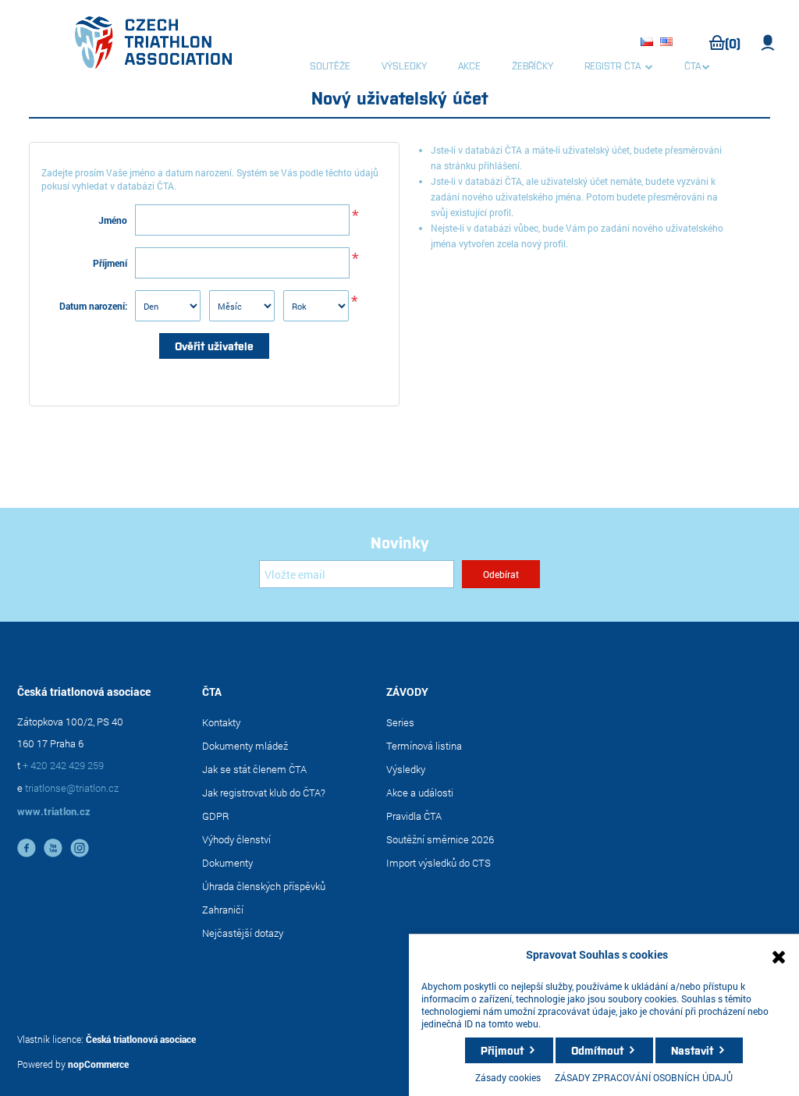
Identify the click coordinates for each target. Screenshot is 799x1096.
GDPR (215, 816)
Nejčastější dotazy (242, 933)
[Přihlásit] (768, 43)
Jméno (112, 220)
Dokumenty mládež (245, 746)
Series (400, 722)
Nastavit (692, 1050)
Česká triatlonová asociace (141, 1039)
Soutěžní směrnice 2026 (440, 839)
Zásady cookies (508, 1077)
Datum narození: (93, 306)
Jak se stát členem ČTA (254, 769)
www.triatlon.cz (54, 811)
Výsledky (405, 769)
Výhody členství (236, 839)
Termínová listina (424, 746)
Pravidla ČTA (414, 816)
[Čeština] (649, 42)
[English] (668, 42)
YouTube (53, 848)
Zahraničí (222, 910)
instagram (79, 848)
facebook (26, 848)
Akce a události (419, 793)
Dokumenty (227, 863)
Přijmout (502, 1050)
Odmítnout (597, 1050)
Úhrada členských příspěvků (263, 886)
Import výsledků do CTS (438, 863)
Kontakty (221, 722)
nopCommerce (98, 1064)
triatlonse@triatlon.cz (72, 788)
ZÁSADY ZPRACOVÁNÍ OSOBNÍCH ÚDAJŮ (644, 1077)
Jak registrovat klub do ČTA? (263, 793)
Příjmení (110, 263)
